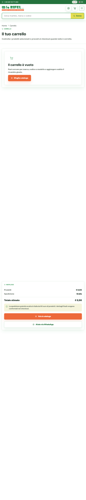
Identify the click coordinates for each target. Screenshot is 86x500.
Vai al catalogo (44, 316)
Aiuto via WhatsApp (45, 324)
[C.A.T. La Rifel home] (13, 8)
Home (4, 26)
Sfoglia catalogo (21, 78)
